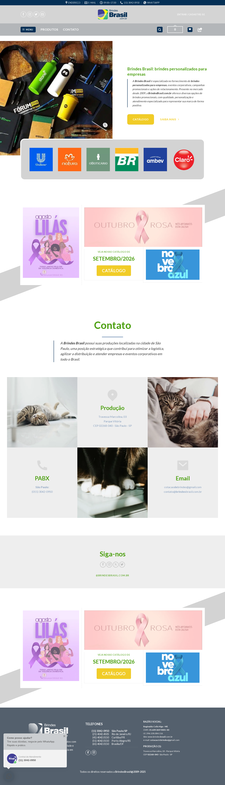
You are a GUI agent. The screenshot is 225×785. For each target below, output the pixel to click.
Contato (71, 29)
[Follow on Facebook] (23, 14)
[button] (191, 14)
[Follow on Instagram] (30, 14)
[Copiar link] (199, 30)
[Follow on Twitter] (36, 14)
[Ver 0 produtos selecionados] (190, 29)
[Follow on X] (116, 565)
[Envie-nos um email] (42, 14)
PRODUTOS (49, 29)
